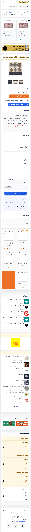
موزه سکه (24, 468)
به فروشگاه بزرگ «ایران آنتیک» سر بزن (17, 104)
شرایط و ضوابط (25, 511)
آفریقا (26, 492)
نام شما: (26, 150)
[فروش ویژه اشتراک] (15, 48)
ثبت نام (21, 6)
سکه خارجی (24, 485)
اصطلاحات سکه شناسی (21, 472)
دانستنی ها (24, 477)
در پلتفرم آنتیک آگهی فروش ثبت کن (18, 96)
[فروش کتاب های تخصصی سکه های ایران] (22, 425)
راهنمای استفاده (17, 511)
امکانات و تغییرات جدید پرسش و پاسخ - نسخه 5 (14, 392)
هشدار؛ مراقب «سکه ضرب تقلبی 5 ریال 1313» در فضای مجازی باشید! (13, 387)
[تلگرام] (22, 525)
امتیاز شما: (26, 157)
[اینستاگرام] (9, 525)
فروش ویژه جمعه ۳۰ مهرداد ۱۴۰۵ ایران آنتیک (15, 299)
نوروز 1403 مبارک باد (20, 368)
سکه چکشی (24, 438)
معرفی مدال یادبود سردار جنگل (18, 380)
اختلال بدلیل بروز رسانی (19, 398)
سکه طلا (25, 447)
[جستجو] (4, 6)
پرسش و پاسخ (9, 511)
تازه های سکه (23, 481)
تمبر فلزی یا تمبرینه (22, 455)
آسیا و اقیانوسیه (23, 489)
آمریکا (26, 499)
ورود (27, 6)
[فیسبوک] (15, 525)
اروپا (26, 496)
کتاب (25, 460)
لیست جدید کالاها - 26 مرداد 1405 (17, 305)
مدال (25, 451)
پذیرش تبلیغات (12, 513)
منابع (18, 513)
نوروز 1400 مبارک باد (20, 374)
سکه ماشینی (24, 443)
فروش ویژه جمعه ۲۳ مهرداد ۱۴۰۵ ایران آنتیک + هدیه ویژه (13, 318)
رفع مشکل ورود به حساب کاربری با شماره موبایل (15, 356)
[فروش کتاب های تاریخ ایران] (9, 425)
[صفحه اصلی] (27, 12)
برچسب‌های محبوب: (23, 221)
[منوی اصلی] (3, 2)
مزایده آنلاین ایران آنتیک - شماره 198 (16, 311)
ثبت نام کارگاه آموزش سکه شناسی (17, 362)
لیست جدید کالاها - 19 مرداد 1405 (17, 323)
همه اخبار (15, 406)
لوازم (25, 464)
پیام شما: (26, 164)
